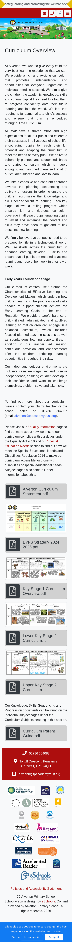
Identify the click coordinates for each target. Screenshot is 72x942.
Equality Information (41, 427)
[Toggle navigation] (67, 13)
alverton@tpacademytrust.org (39, 774)
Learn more (53, 931)
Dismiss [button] (15, 937)
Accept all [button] (54, 937)
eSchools (48, 901)
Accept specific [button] (32, 937)
